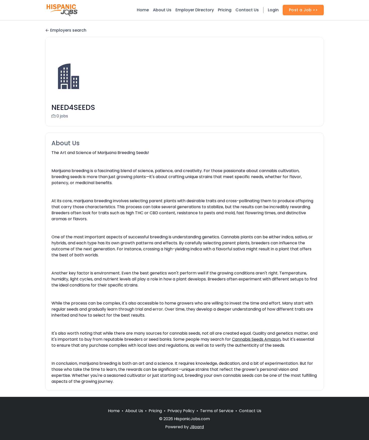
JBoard (197, 427)
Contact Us (247, 10)
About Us (162, 10)
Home (143, 10)
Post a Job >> (303, 10)
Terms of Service (216, 411)
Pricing (224, 10)
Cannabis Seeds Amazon (256, 339)
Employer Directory (194, 10)
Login (273, 10)
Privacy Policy (181, 411)
